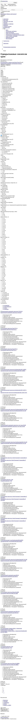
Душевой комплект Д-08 (6, 480)
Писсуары (5, 20)
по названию (6, 305)
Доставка (5, 701)
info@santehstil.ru (4, 717)
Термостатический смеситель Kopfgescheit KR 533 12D (13, 443)
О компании (6, 702)
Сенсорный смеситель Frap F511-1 (8, 350)
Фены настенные (10, 32)
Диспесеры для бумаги (11, 31)
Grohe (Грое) (17, 62)
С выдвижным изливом (16, 63)
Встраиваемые (4, 62)
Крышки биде (6, 27)
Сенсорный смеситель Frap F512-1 (9, 329)
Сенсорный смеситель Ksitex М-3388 (9, 593)
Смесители (5, 19)
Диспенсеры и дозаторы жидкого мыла (15, 34)
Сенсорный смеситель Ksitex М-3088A (9, 664)
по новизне (5, 309)
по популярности (7, 306)
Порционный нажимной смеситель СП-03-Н (11, 312)
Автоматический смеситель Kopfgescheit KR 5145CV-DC (14, 392)
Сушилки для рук (7, 26)
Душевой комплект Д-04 (6, 647)
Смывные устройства (8, 23)
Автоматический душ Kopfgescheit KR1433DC (11, 541)
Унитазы (5, 22)
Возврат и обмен (7, 705)
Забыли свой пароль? (12, 14)
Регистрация (3, 14)
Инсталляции (9, 38)
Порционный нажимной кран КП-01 (9, 576)
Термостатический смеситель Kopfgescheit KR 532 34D (13, 560)
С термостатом (10, 62)
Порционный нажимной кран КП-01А (9, 612)
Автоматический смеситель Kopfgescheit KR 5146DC (13, 370)
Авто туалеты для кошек (11, 36)
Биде (7, 30)
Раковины (5, 25)
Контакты (5, 700)
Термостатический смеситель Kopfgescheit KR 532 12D (13, 410)
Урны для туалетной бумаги (12, 33)
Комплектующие (10, 37)
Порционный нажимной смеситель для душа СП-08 (13, 426)
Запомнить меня (6, 11)
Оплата (5, 703)
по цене (5, 307)
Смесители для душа (8, 21)
